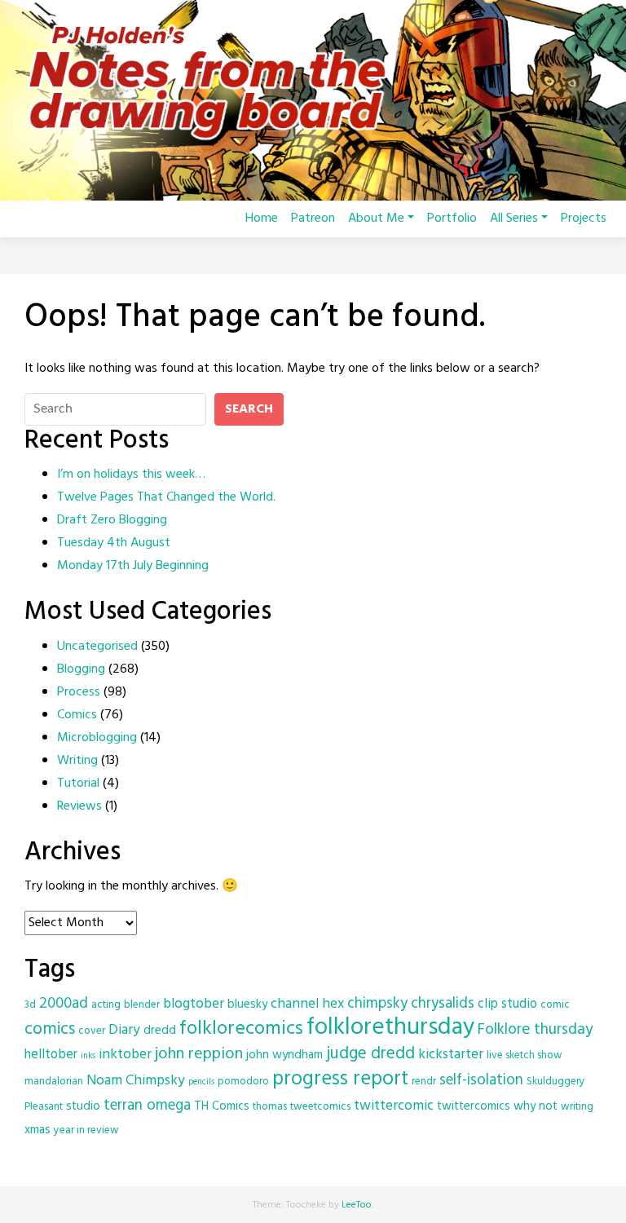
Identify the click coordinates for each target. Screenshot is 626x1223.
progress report (340, 1079)
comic (555, 1004)
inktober (125, 1054)
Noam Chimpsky (135, 1081)
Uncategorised (97, 646)
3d (30, 1004)
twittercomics (473, 1106)
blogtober (193, 1004)
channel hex (307, 1004)
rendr (424, 1081)
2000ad (63, 1003)
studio (83, 1106)
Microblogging (97, 737)
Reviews (79, 806)
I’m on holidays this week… (131, 474)
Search (249, 409)
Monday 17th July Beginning (133, 565)
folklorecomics (241, 1028)
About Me (376, 218)
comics (49, 1029)
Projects (583, 218)
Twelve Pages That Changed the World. (166, 497)
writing (577, 1106)
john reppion (199, 1054)
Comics (77, 715)
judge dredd (370, 1053)
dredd (159, 1030)
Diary (124, 1030)
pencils (201, 1082)
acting (106, 1004)
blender (142, 1004)
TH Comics (221, 1106)
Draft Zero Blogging (112, 520)
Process (78, 692)
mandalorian (53, 1081)
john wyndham (284, 1055)
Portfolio (452, 218)
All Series (514, 218)
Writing (77, 760)
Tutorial (78, 783)
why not (536, 1106)
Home (261, 218)
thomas (270, 1106)
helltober (50, 1055)
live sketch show (524, 1055)
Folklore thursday (535, 1030)
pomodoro (243, 1081)
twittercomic (394, 1106)
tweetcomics (320, 1106)
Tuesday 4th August (113, 543)
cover (91, 1031)
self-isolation (481, 1080)
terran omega (147, 1105)
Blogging (81, 669)
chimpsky (377, 1003)
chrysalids (442, 1003)
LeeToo (357, 1205)
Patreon (313, 218)
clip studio (507, 1004)
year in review (86, 1130)
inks (88, 1056)
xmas (37, 1130)
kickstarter (450, 1054)
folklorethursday (390, 1028)
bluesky (247, 1004)
